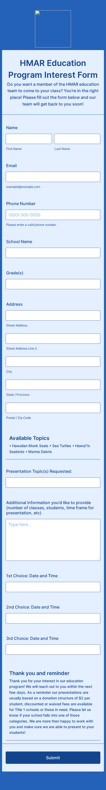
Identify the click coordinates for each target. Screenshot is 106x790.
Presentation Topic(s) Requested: (39, 471)
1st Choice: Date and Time (32, 575)
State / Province (17, 395)
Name (11, 127)
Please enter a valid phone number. (31, 225)
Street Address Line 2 (21, 348)
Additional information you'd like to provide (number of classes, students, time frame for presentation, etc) (50, 507)
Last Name (62, 149)
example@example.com (23, 187)
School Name (19, 241)
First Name (14, 149)
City (9, 371)
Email (11, 165)
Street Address (16, 325)
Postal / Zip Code (18, 418)
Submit (53, 757)
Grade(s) (14, 272)
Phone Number (21, 203)
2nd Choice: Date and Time (32, 607)
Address (14, 304)
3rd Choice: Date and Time (32, 638)
